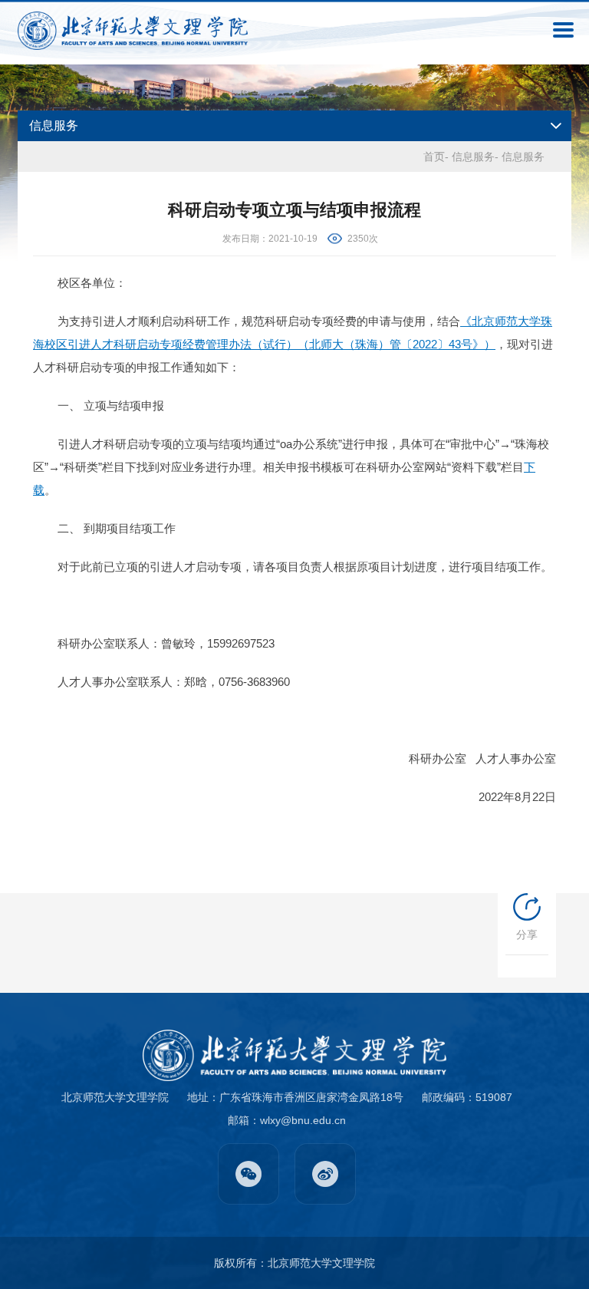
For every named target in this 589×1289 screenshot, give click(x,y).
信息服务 (473, 156)
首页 (434, 156)
